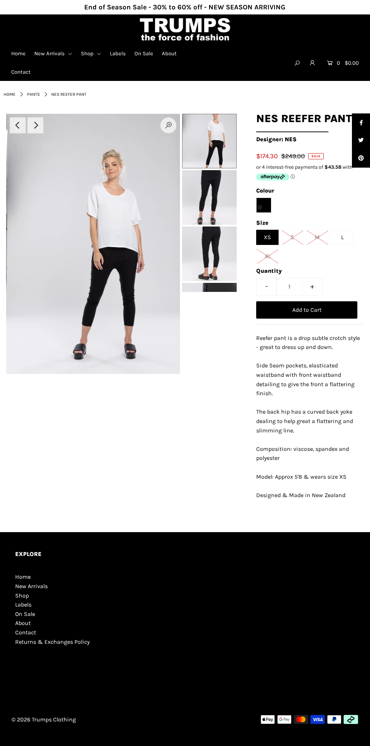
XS (267, 237)
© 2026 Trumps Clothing (44, 719)
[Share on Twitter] (361, 140)
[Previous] (18, 125)
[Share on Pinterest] (361, 159)
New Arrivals (50, 53)
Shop (88, 53)
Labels (118, 53)
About (169, 53)
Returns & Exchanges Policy (52, 641)
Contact (21, 72)
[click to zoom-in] (168, 125)
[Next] (35, 125)
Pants (33, 94)
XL (267, 256)
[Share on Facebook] (361, 122)
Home (18, 53)
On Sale (143, 53)
